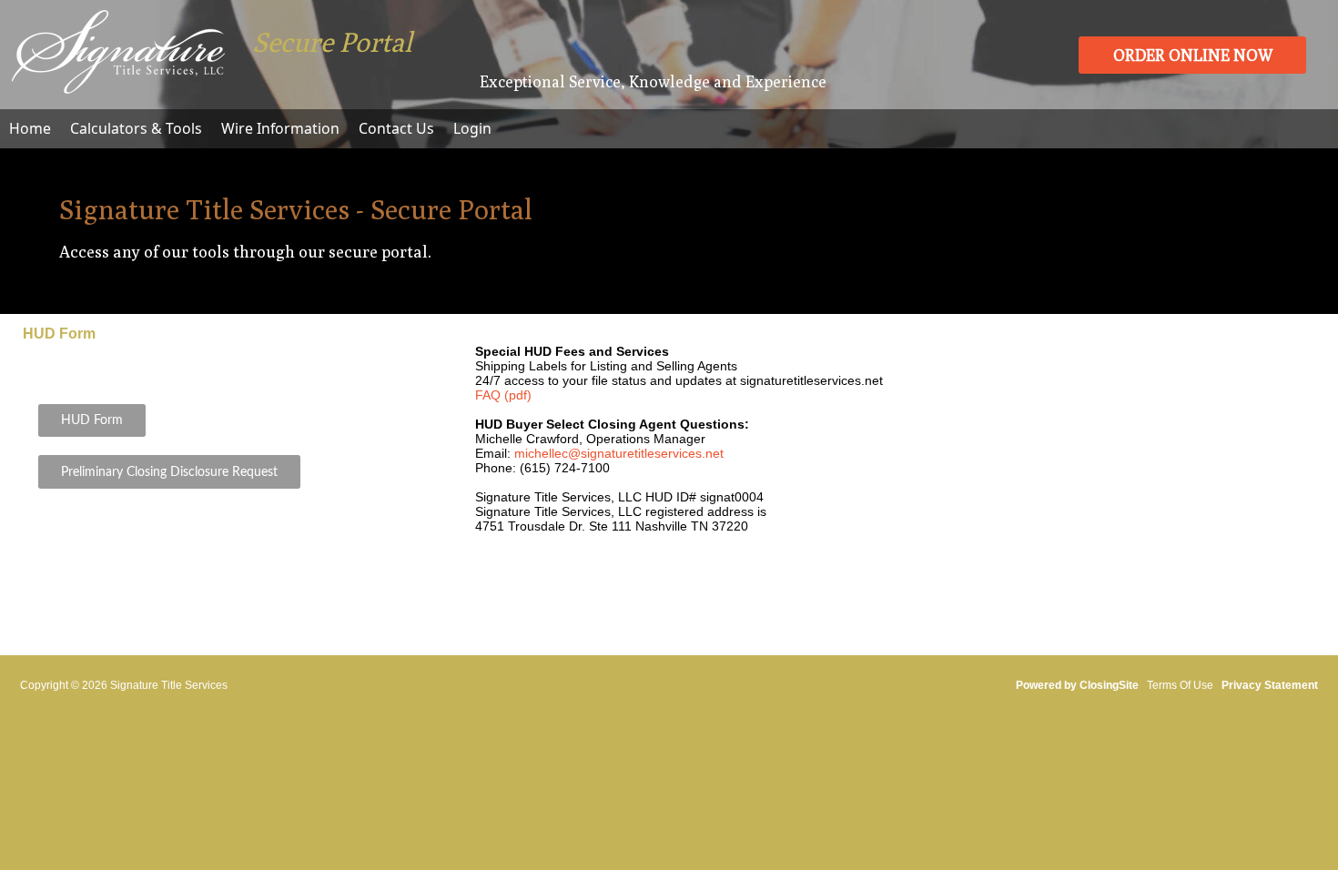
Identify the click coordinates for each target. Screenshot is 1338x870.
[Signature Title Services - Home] (118, 87)
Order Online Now (1192, 55)
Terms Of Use (1180, 685)
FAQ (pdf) (503, 395)
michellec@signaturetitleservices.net (619, 453)
